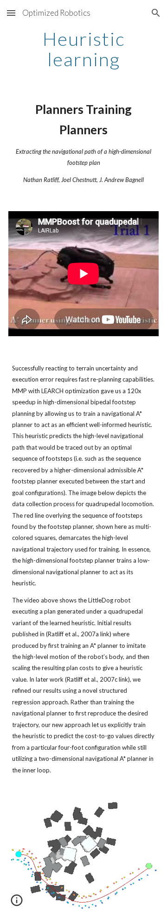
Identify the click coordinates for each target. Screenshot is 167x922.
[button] (11, 12)
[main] (83, 49)
